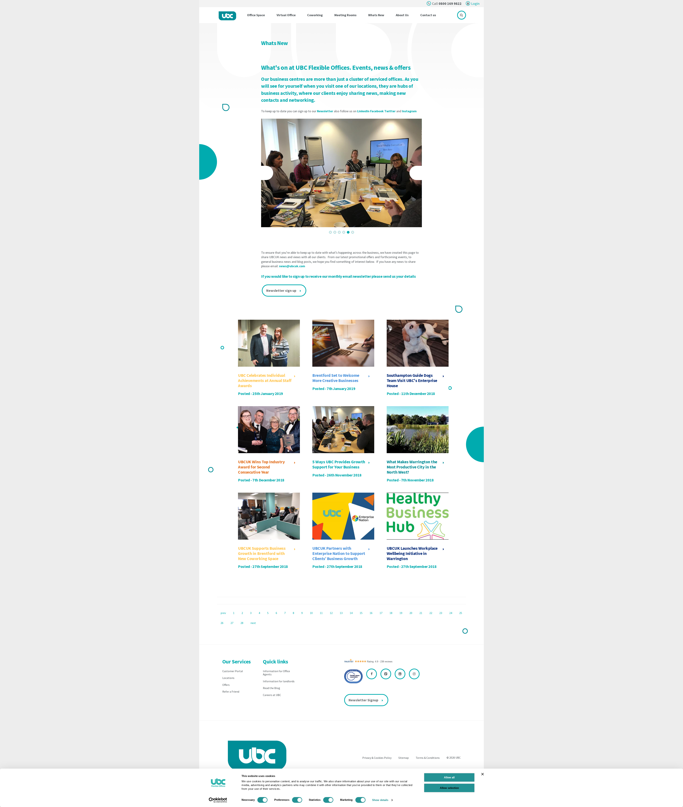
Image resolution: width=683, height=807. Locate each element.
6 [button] (352, 232)
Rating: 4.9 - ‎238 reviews (380, 661)
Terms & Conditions (428, 757)
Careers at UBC (272, 695)
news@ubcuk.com (292, 266)
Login (475, 3)
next (253, 623)
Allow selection (449, 787)
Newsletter (325, 111)
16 (371, 613)
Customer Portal (232, 671)
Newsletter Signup (363, 700)
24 (450, 613)
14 (351, 613)
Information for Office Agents (276, 672)
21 (420, 613)
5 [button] (348, 232)
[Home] (227, 16)
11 (321, 613)
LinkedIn (363, 111)
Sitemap (403, 757)
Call (447, 3)
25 (460, 613)
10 (311, 613)
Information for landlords (279, 681)
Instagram (409, 111)
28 (241, 623)
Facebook (377, 111)
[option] (341, 173)
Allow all (449, 777)
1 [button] (330, 232)
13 (341, 613)
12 (331, 613)
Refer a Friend (230, 691)
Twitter (390, 111)
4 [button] (343, 232)
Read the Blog (271, 688)
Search (461, 15)
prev (223, 613)
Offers (226, 685)
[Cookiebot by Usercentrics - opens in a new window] (218, 800)
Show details (380, 799)
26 (222, 623)
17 (381, 613)
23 (440, 613)
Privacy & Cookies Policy (376, 757)
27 (232, 623)
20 (410, 613)
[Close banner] (482, 774)
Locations (228, 678)
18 (391, 613)
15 (361, 613)
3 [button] (339, 232)
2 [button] (334, 232)
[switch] (297, 800)
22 (430, 613)
